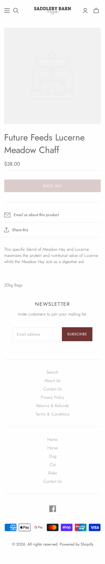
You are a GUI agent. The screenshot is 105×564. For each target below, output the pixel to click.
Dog (52, 456)
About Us (52, 380)
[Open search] (16, 10)
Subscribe (77, 334)
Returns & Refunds (52, 406)
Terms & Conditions (52, 414)
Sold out (52, 185)
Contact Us (52, 389)
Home (52, 439)
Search (52, 372)
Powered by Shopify (76, 544)
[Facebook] (52, 508)
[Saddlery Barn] (52, 9)
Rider (52, 473)
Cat (52, 465)
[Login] (85, 11)
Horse (52, 448)
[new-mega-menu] (7, 10)
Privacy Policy (52, 397)
